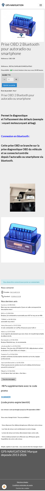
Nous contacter (7, 288)
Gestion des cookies (22, 488)
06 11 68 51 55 (15, 292)
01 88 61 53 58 (16, 296)
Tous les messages (8, 379)
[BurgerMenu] (40, 5)
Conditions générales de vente (22, 485)
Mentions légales (22, 482)
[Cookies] (4, 486)
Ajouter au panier (9, 85)
